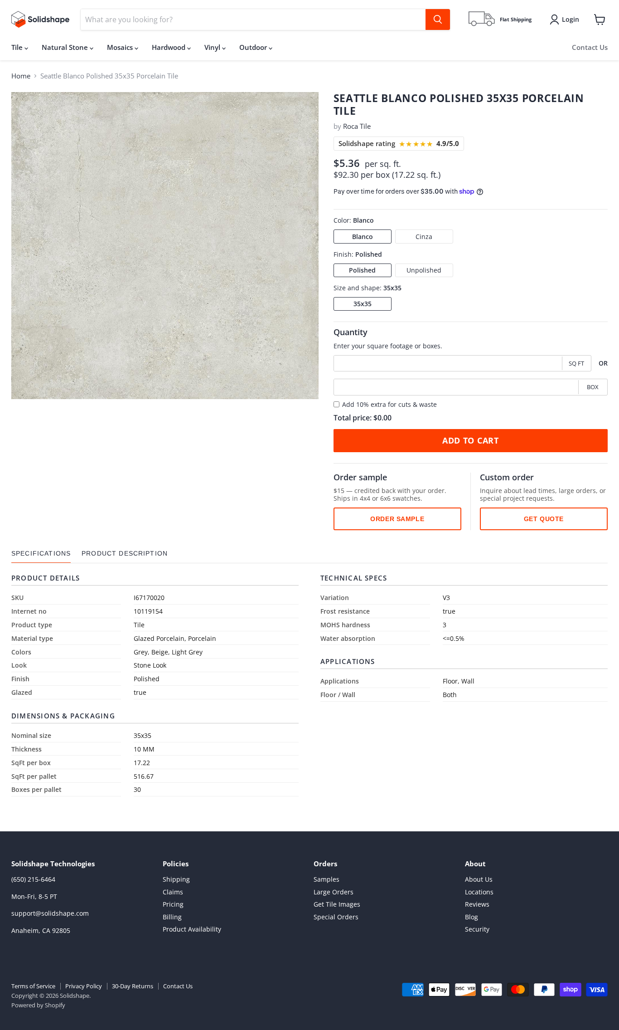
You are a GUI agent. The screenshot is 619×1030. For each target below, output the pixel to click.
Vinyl (213, 47)
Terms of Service (33, 986)
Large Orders (333, 892)
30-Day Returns (132, 986)
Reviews (477, 904)
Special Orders (336, 917)
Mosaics (121, 47)
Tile (17, 47)
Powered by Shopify (38, 1005)
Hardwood (169, 47)
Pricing (173, 904)
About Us (479, 879)
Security (477, 929)
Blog (471, 917)
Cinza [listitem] (424, 236)
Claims (173, 892)
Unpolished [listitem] (423, 270)
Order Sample (397, 518)
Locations (479, 892)
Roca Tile (357, 126)
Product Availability (192, 929)
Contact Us (590, 47)
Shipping (176, 879)
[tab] (41, 553)
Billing (172, 917)
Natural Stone (66, 47)
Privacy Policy (83, 986)
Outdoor (254, 47)
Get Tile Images (337, 904)
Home (20, 76)
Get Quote (544, 518)
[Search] (438, 19)
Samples (326, 879)
